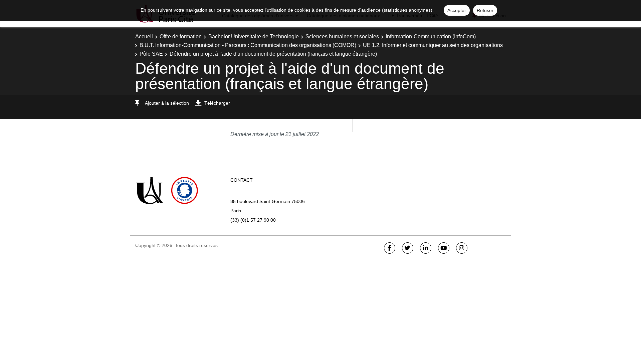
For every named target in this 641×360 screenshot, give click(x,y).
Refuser (485, 10)
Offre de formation (181, 36)
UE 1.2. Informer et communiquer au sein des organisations (433, 45)
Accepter (456, 10)
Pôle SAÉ (151, 54)
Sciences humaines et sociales (342, 36)
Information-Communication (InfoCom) (431, 36)
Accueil (144, 36)
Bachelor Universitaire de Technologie (253, 36)
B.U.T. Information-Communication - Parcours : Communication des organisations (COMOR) (248, 45)
